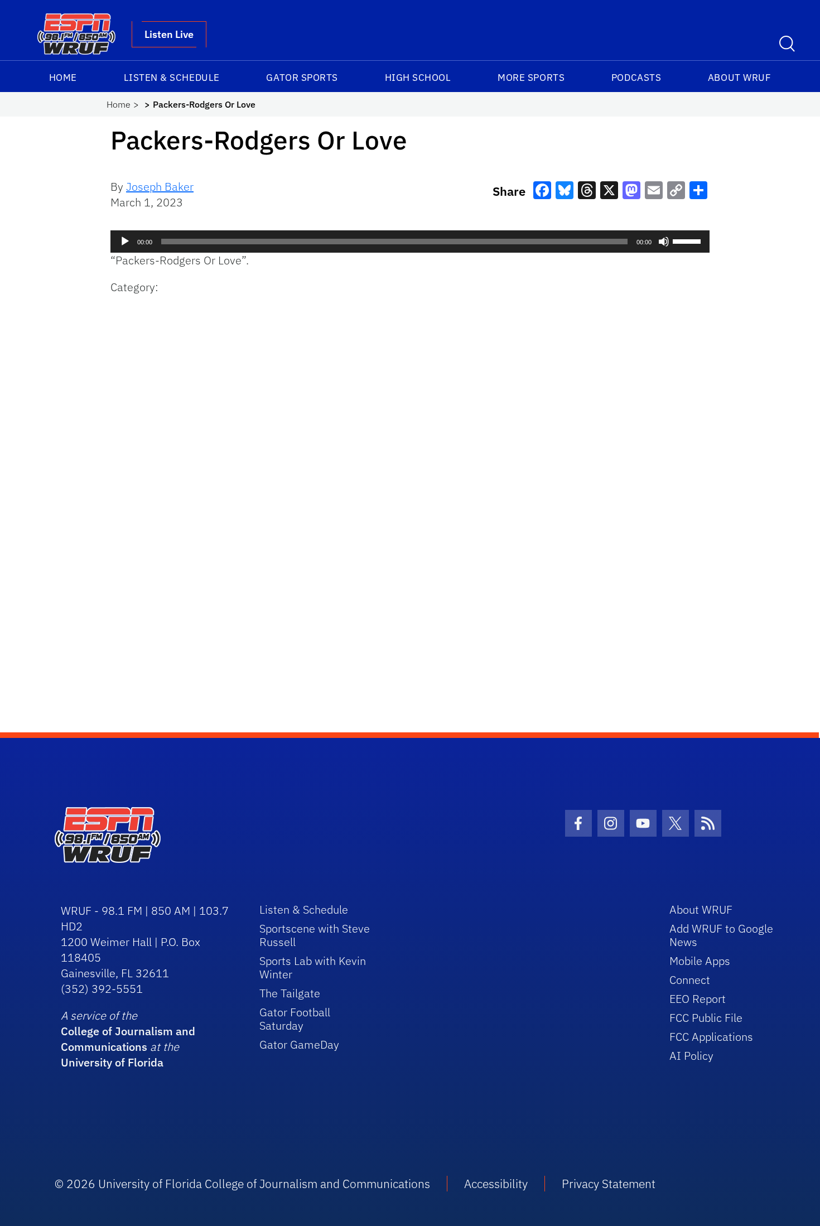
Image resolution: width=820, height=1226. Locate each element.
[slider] (688, 240)
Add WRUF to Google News (721, 935)
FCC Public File (705, 1017)
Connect (689, 979)
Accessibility (496, 1183)
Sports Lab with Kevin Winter (312, 967)
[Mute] (663, 241)
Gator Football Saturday (294, 1019)
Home (63, 77)
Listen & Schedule (172, 77)
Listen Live (169, 34)
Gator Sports (301, 77)
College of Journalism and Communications (128, 1039)
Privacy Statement (608, 1183)
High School (418, 77)
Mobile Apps (699, 960)
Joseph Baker (160, 186)
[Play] (125, 241)
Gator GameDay (299, 1044)
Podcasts (636, 77)
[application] (410, 241)
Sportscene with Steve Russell (314, 935)
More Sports (531, 77)
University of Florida (112, 1062)
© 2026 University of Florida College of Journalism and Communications (242, 1183)
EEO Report (697, 998)
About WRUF (739, 77)
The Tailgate (289, 993)
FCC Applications (711, 1036)
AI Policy (691, 1055)
